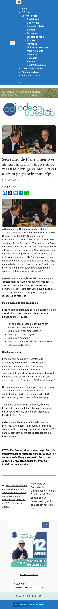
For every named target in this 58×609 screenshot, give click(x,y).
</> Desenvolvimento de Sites (29, 604)
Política (5, 180)
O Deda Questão (29, 574)
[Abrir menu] (12, 42)
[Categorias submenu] (35, 15)
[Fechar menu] (19, 2)
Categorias (20, 583)
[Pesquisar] (45, 525)
